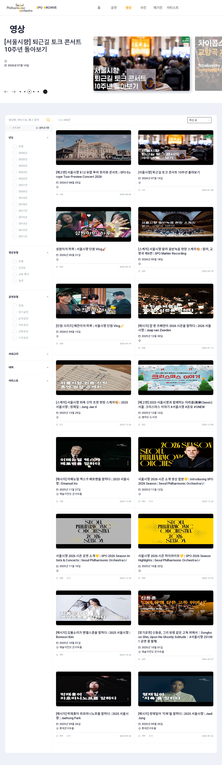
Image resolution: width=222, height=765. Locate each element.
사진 (143, 8)
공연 (114, 8)
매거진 (157, 8)
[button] (6, 91)
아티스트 (173, 8)
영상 (128, 8)
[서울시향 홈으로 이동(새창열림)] (21, 7)
